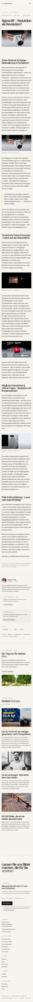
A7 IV (3, 323)
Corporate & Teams (7, 941)
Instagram (4, 976)
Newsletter (4, 966)
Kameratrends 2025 (8, 520)
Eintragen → (7, 903)
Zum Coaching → (8, 604)
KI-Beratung (5, 946)
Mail (16, 629)
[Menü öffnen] (30, 3)
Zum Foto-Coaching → (8, 671)
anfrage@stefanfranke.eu (8, 929)
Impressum (4, 984)
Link (21, 629)
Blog (3, 961)
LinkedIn (5, 629)
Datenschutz (5, 986)
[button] (16, 144)
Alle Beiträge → (7, 704)
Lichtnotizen (5, 964)
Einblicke (4, 959)
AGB (3, 989)
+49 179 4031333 (6, 931)
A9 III (25, 321)
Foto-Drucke (5, 951)
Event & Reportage (6, 944)
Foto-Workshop (6, 949)
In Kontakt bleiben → (9, 619)
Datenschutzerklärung (9, 910)
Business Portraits (6, 939)
